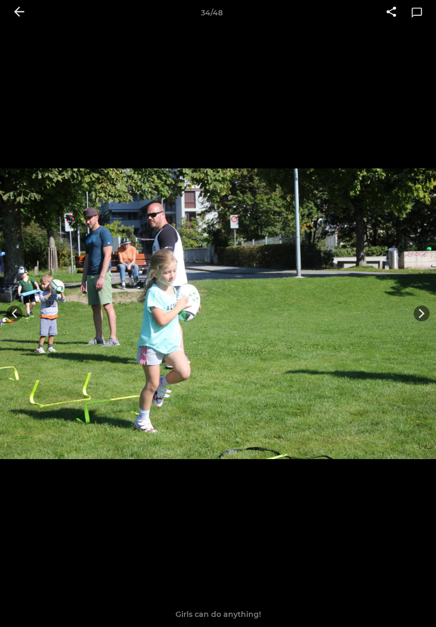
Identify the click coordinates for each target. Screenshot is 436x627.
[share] (391, 12)
